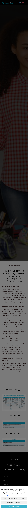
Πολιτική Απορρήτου (5, 495)
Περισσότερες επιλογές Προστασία (14, 498)
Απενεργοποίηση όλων (14, 502)
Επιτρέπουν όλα (14, 506)
